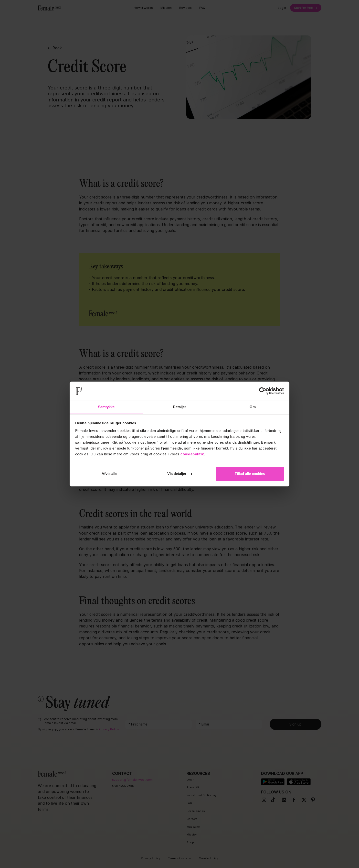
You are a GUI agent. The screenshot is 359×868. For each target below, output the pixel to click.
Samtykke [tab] (106, 407)
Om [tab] (253, 407)
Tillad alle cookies (250, 474)
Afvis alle (109, 474)
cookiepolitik (192, 454)
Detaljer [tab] (179, 407)
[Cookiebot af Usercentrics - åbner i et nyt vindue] (262, 391)
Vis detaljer (176, 474)
